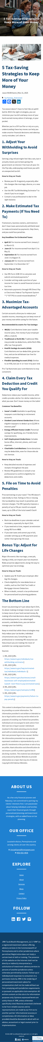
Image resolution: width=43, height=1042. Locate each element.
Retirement (18, 98)
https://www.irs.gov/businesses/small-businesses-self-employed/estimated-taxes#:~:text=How (20, 680)
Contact (21, 893)
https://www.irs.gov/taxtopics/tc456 (19, 690)
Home (21, 875)
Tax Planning (8, 98)
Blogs (21, 889)
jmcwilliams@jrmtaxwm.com (23, 849)
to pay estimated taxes (29, 684)
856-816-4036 (22, 853)
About (21, 880)
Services (21, 884)
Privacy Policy (22, 898)
